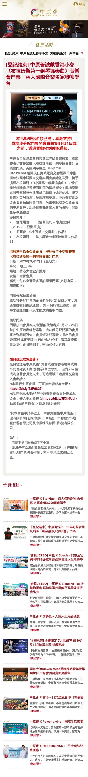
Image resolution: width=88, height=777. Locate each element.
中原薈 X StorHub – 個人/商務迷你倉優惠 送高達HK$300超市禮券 (56, 500)
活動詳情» (35, 516)
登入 (82, 4)
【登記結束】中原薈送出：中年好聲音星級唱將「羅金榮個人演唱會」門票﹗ (57, 529)
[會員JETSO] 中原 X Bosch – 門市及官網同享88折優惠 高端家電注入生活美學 (56, 557)
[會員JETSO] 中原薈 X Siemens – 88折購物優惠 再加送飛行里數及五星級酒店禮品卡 (56, 587)
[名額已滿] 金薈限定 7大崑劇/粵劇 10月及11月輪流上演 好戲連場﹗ (56, 642)
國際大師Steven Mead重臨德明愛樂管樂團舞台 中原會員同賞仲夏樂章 (57, 671)
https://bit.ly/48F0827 (26, 388)
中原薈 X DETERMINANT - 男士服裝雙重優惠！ (56, 748)
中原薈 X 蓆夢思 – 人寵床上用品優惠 (55, 616)
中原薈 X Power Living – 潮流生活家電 (56, 721)
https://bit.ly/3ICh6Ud (58, 398)
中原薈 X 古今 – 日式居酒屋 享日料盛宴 (56, 697)
